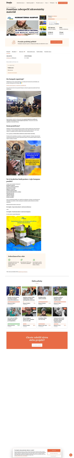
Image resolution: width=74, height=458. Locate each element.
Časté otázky (40, 51)
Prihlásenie (52, 2)
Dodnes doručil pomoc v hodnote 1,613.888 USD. (16, 85)
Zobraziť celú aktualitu (12, 72)
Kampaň (8, 51)
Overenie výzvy (47, 51)
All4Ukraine (8, 58)
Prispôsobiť (53, 456)
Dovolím (54, 450)
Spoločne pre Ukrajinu (22, 271)
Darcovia (22, 51)
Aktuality (14, 51)
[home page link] (9, 3)
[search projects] (56, 3)
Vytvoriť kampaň (37, 345)
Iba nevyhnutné (54, 453)
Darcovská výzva (31, 51)
